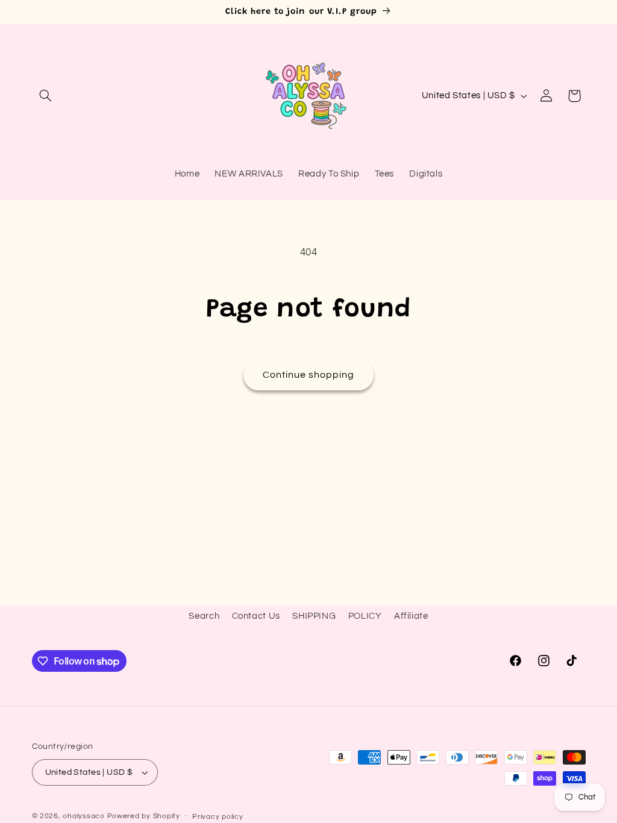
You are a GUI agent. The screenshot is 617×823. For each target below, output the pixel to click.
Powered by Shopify (143, 816)
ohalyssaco (83, 816)
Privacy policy (217, 816)
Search (204, 616)
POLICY (365, 616)
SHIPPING (314, 616)
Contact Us (256, 616)
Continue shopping (309, 375)
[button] (46, 96)
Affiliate (411, 616)
